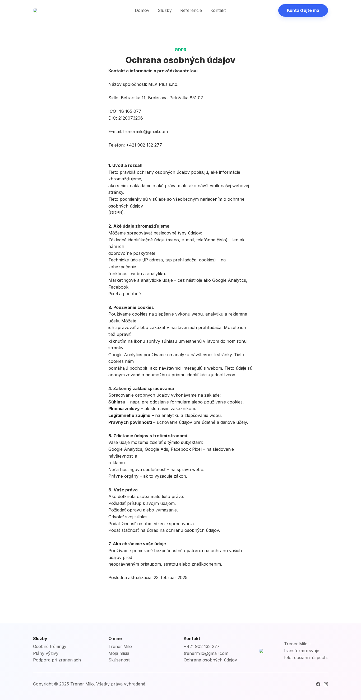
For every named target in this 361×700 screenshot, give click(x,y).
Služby (165, 10)
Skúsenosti (119, 660)
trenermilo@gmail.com (206, 653)
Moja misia (118, 653)
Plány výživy (45, 653)
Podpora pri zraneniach (57, 660)
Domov (142, 10)
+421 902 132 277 (202, 646)
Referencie (191, 10)
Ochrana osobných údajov (210, 660)
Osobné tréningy (49, 646)
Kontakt (218, 10)
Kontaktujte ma (303, 10)
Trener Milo (120, 646)
